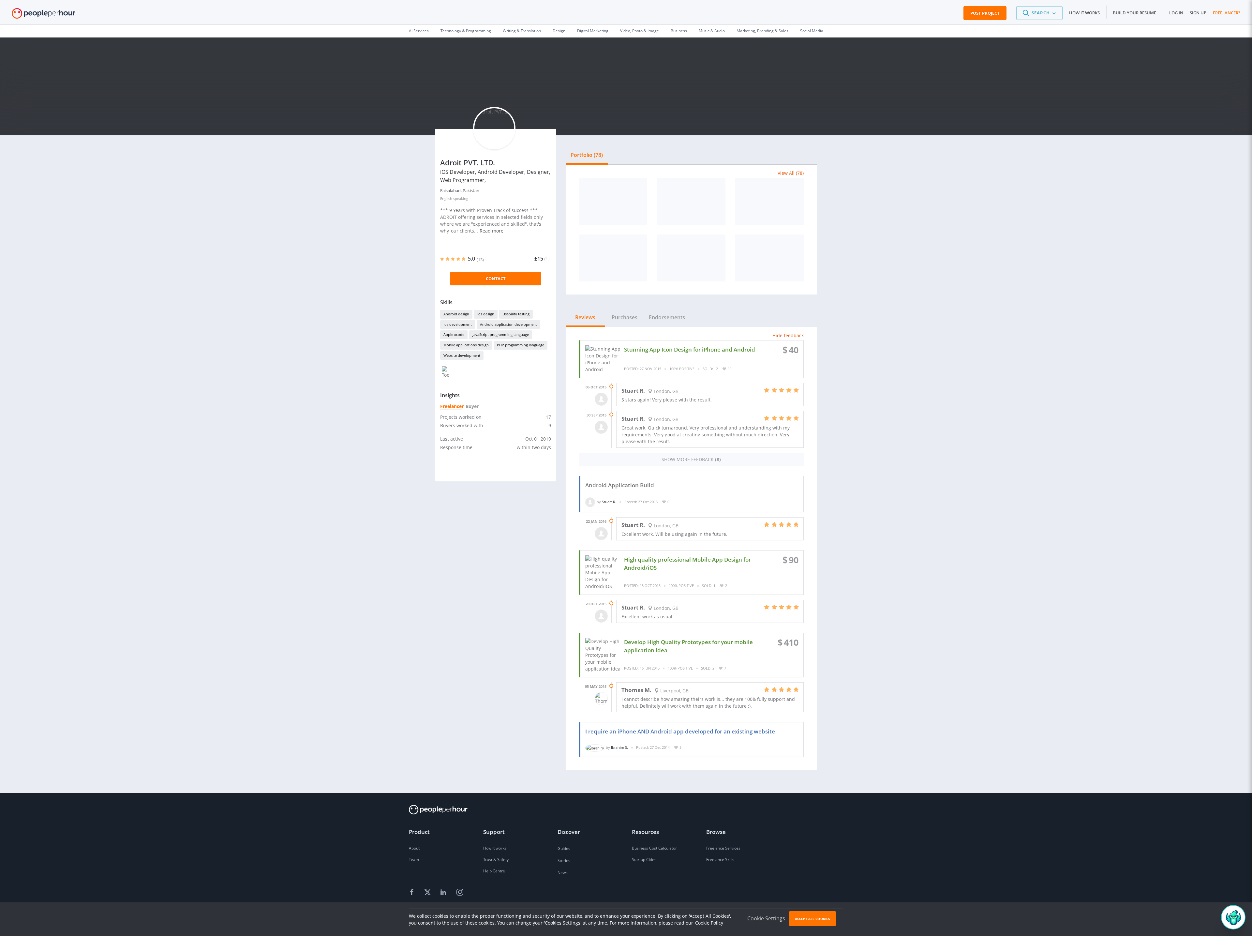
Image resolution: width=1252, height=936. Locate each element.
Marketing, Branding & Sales (762, 31)
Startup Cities (644, 859)
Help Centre (494, 871)
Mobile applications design (466, 344)
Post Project (985, 13)
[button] (1039, 13)
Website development (461, 355)
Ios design (485, 313)
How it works (1084, 13)
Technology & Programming (465, 31)
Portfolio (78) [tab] (587, 155)
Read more (491, 231)
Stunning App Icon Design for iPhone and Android (689, 349)
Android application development (508, 324)
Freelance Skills (720, 859)
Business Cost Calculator (654, 848)
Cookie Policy (709, 923)
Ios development (457, 324)
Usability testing (515, 313)
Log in (1176, 13)
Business (679, 31)
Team (414, 859)
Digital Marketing (592, 31)
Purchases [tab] (624, 317)
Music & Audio (712, 31)
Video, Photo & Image (639, 31)
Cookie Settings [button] (766, 918)
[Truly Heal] (691, 258)
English (446, 198)
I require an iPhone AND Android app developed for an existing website (680, 731)
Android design (456, 313)
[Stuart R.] (590, 501)
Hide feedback (788, 335)
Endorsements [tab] (667, 317)
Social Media (811, 31)
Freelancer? (1226, 13)
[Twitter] (428, 892)
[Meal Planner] (613, 258)
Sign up (1198, 13)
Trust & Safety (496, 859)
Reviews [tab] (585, 317)
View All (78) (791, 173)
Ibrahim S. (619, 747)
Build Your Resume (1134, 13)
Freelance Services (723, 848)
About (414, 848)
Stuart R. (609, 501)
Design (559, 31)
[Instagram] (460, 892)
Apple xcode (453, 334)
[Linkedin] (444, 892)
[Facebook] (413, 892)
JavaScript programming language (500, 334)
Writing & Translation (522, 31)
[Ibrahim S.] (594, 747)
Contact (496, 278)
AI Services (419, 31)
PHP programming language (520, 344)
